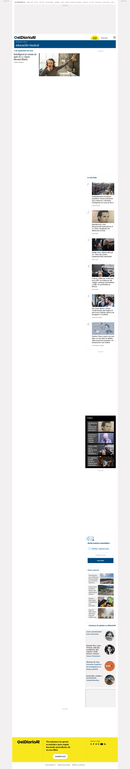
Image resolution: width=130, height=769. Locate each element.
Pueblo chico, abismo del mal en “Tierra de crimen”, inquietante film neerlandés (102, 254)
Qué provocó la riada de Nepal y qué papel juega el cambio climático (93, 590)
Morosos (36, 2)
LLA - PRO (91, 2)
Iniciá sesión (104, 38)
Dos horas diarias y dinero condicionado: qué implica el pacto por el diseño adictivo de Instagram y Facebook (103, 311)
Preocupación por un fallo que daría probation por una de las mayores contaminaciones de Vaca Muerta (94, 579)
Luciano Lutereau (106, 2)
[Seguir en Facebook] (93, 744)
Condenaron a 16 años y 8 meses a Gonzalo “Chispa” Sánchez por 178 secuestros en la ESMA (92, 438)
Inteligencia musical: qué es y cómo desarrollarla (25, 57)
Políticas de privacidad (64, 765)
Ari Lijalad (67, 2)
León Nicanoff (96, 205)
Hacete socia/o (95, 38)
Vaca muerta (85, 2)
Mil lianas (113, 2)
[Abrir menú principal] (114, 37)
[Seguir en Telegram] (96, 744)
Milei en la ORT (30, 2)
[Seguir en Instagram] (98, 744)
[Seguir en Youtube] (101, 744)
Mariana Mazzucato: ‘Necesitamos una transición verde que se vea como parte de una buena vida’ (93, 602)
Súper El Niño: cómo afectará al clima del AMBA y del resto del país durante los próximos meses (93, 613)
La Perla (62, 2)
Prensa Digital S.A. (50, 765)
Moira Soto (95, 259)
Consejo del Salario (49, 2)
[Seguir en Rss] (105, 744)
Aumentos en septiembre (76, 2)
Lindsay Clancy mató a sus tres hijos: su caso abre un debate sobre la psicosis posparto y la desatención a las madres (103, 339)
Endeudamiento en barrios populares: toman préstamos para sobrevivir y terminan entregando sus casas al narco (103, 199)
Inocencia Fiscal (98, 2)
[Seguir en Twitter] (91, 744)
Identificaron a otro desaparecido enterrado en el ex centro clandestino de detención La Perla (102, 227)
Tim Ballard (57, 2)
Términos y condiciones (78, 765)
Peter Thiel (41, 2)
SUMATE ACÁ (60, 757)
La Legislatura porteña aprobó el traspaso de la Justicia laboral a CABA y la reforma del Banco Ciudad (92, 461)
